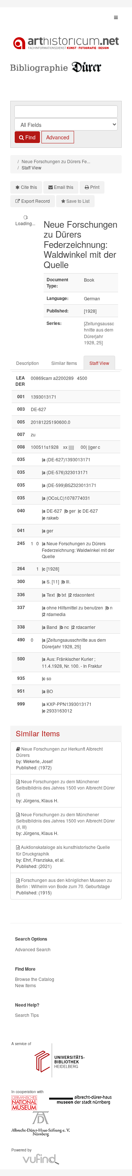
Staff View (99, 363)
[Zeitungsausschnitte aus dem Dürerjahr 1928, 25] (99, 332)
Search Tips (27, 1015)
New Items (25, 985)
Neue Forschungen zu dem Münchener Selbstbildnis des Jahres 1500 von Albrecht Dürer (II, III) (65, 820)
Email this (63, 187)
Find (30, 137)
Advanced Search (33, 949)
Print (94, 187)
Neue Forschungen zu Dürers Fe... (56, 161)
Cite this (29, 187)
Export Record (35, 201)
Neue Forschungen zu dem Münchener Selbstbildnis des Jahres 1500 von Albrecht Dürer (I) (65, 787)
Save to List (77, 201)
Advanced (57, 137)
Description (27, 363)
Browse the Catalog (34, 979)
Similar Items (64, 363)
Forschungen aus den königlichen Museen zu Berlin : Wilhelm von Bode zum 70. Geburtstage (64, 883)
